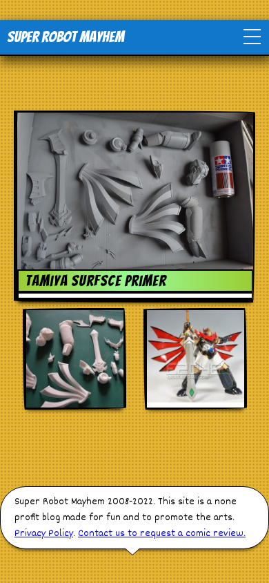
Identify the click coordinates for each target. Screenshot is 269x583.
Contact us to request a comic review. (162, 534)
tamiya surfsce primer (96, 281)
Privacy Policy (43, 534)
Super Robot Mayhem (65, 37)
